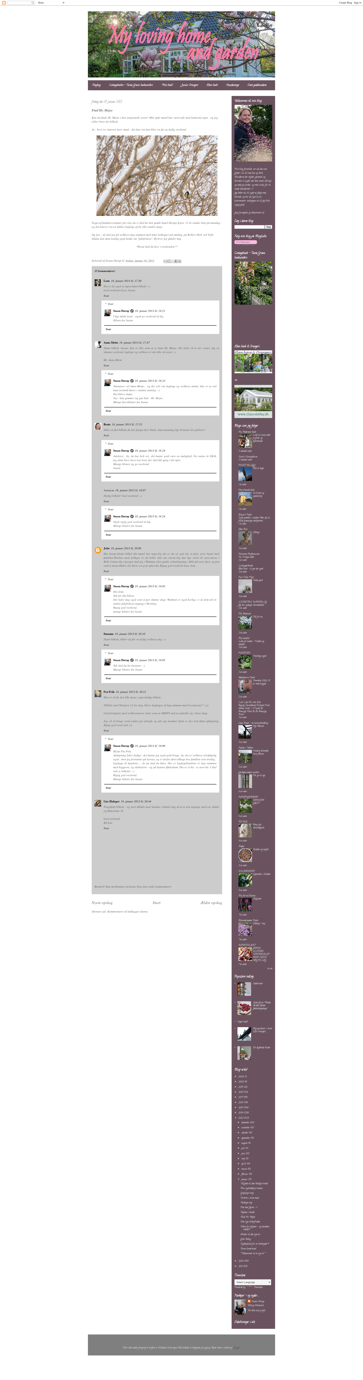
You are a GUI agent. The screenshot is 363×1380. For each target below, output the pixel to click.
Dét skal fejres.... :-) (248, 1207)
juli (243, 1148)
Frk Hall (242, 822)
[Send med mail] (165, 261)
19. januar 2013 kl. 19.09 (150, 746)
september (246, 1138)
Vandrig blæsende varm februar (260, 752)
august (244, 1143)
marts (244, 1169)
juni (243, 1154)
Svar (106, 295)
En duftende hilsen (261, 1048)
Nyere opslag (102, 902)
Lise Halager (112, 801)
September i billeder (261, 874)
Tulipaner (257, 899)
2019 (241, 1087)
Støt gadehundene (256, 85)
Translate (258, 1287)
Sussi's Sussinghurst (247, 457)
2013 (241, 1118)
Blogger (236, 1348)
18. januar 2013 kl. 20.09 (126, 548)
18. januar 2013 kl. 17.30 (126, 281)
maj (243, 1159)
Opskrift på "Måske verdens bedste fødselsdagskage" (262, 1006)
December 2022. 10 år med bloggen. (261, 682)
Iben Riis (242, 529)
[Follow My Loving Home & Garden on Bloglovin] (245, 245)
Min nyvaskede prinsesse (251, 1188)
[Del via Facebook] (176, 261)
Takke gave (258, 580)
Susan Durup (121, 311)
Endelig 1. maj (259, 923)
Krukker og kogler (261, 849)
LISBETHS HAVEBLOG (252, 602)
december (245, 1123)
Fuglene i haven (247, 1212)
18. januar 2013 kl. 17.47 (134, 342)
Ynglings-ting (247, 1193)
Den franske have (246, 490)
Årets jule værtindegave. (258, 826)
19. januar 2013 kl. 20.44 (136, 801)
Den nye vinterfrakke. (250, 1222)
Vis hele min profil (256, 1311)
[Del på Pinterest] (180, 261)
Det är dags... (258, 468)
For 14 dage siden (246, 557)
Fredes (241, 846)
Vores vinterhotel (248, 1249)
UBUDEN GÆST (258, 801)
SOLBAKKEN (246, 871)
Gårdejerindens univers (248, 772)
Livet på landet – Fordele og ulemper (251, 643)
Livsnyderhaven (245, 566)
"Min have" (167, 85)
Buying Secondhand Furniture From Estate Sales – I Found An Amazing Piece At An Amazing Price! (254, 710)
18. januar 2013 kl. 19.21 (150, 311)
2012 (241, 1261)
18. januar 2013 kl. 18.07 (130, 490)
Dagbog (96, 85)
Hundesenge (232, 85)
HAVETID (244, 653)
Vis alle (269, 968)
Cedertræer (258, 984)
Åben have (212, 85)
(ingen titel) (242, 1022)
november (246, 1128)
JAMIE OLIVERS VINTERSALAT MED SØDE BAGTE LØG (261, 954)
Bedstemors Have (246, 678)
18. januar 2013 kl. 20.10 (130, 634)
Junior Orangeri (190, 85)
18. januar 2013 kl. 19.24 (150, 450)
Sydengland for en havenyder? (254, 1244)
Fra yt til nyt (259, 775)
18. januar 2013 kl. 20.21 (131, 692)
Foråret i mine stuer (249, 1198)
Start (157, 902)
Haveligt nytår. (260, 656)
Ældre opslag (211, 902)
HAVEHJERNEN (248, 797)
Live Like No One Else (249, 702)
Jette (107, 548)
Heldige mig (246, 1203)
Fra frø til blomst (246, 896)
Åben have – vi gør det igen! (250, 569)
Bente (107, 424)
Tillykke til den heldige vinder (254, 1184)
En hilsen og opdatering (258, 494)
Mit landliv (244, 638)
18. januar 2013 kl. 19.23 (150, 380)
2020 (241, 1082)
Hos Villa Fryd (246, 577)
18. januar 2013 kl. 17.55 (127, 424)
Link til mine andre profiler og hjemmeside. (261, 438)
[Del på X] (172, 261)
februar (245, 1174)
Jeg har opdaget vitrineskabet (251, 605)
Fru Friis (109, 692)
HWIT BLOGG (246, 465)
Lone (107, 281)
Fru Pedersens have (247, 432)
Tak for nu (257, 617)
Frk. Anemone (244, 614)
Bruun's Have (244, 515)
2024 (241, 1077)
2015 (241, 1108)
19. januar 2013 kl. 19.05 (150, 586)
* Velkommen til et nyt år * (252, 1254)
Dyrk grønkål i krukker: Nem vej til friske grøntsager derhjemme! (254, 519)
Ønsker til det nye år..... (250, 1234)
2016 (241, 1103)
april (244, 1164)
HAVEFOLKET (246, 945)
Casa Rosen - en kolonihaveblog (253, 723)
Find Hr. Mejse (247, 1217)
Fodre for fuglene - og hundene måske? (254, 1228)
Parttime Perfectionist (248, 554)
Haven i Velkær (245, 748)
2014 (241, 1113)
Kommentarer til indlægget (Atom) (127, 911)
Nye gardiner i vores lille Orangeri (262, 1030)
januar (244, 1179)
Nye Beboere (258, 726)
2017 (241, 1097)
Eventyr (256, 532)
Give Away (245, 1239)
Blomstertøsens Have (248, 921)
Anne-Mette (111, 342)
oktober (245, 1133)
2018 (241, 1092)
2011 (240, 1266)
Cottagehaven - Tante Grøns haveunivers (131, 85)
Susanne (109, 634)
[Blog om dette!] (169, 261)
